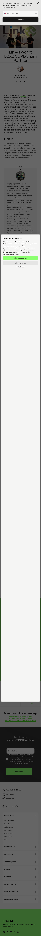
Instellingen (20, 267)
